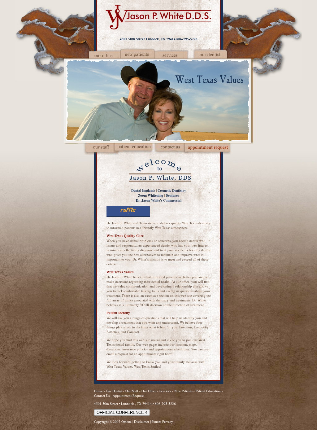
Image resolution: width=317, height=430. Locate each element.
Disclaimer (141, 421)
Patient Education (208, 390)
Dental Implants (143, 190)
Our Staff (132, 390)
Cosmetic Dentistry (172, 190)
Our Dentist (114, 390)
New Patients (183, 390)
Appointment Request (128, 395)
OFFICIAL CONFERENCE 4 (122, 412)
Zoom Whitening (150, 195)
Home (98, 390)
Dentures (172, 195)
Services (165, 390)
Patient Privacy (162, 421)
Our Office (148, 390)
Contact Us (102, 395)
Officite (126, 421)
